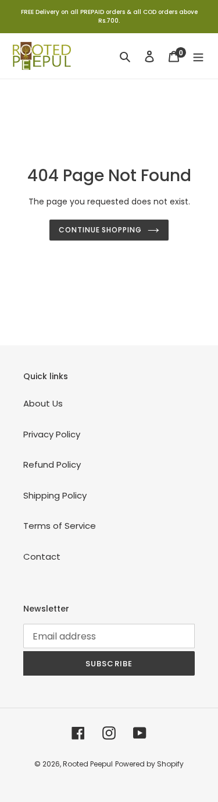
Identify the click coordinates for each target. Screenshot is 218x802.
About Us (43, 403)
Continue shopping (100, 230)
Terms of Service (59, 526)
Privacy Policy (51, 434)
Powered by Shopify (149, 764)
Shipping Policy (55, 495)
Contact (41, 556)
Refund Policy (52, 464)
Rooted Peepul (88, 764)
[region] (109, 16)
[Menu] (198, 56)
